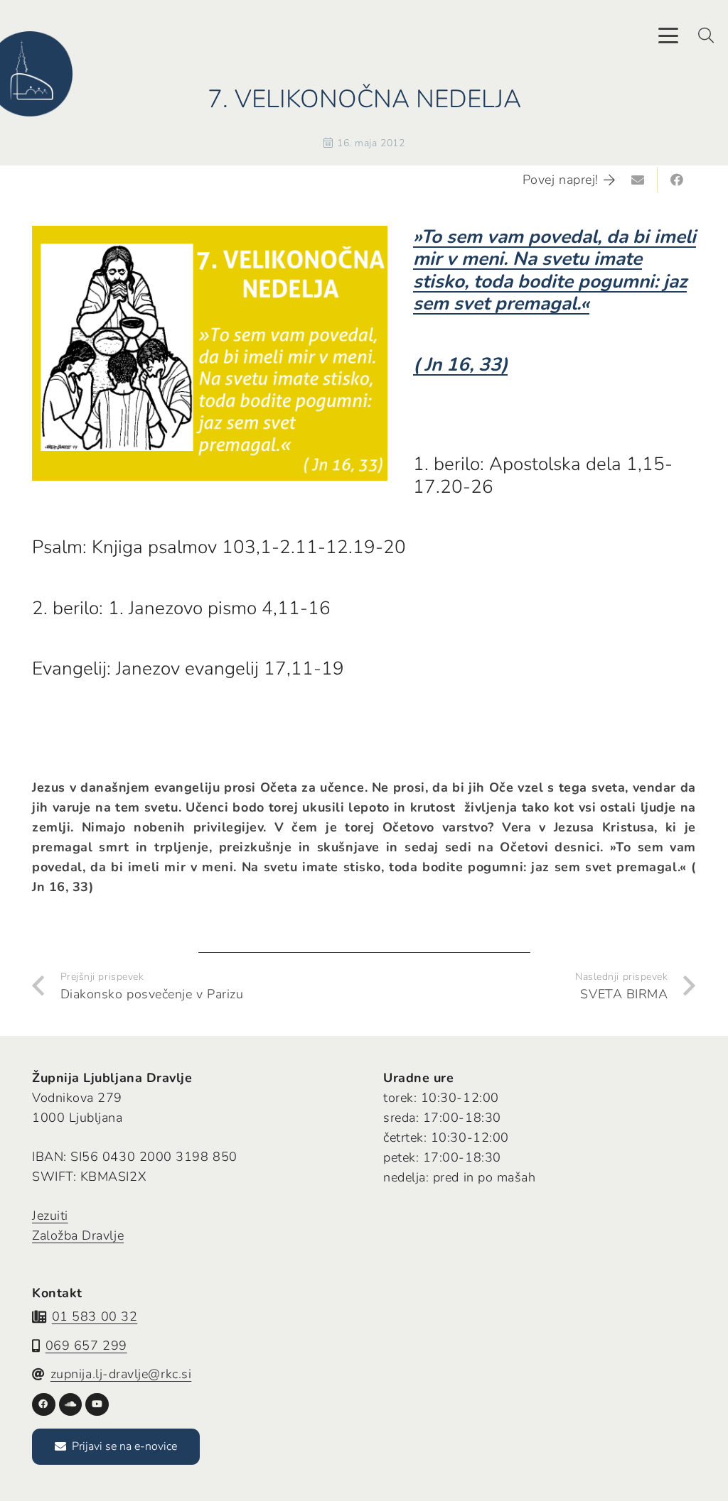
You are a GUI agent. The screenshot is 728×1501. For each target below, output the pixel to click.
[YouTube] (97, 1405)
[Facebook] (43, 1405)
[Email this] (638, 179)
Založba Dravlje (78, 1235)
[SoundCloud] (70, 1405)
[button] (668, 35)
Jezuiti (50, 1215)
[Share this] (677, 179)
